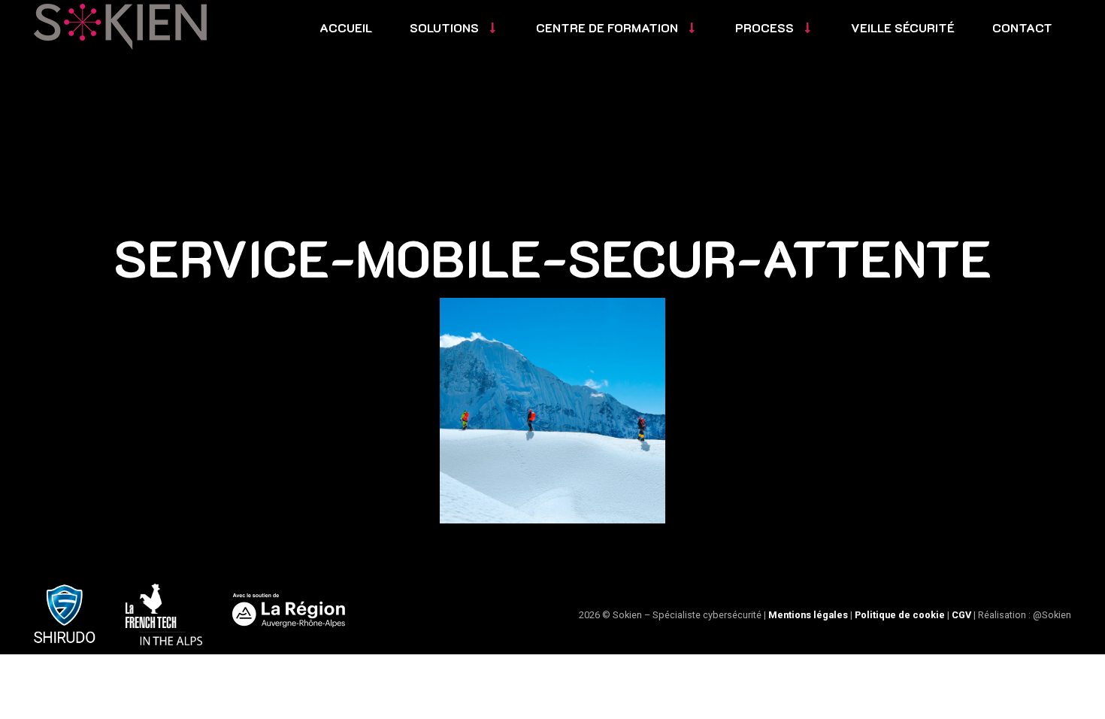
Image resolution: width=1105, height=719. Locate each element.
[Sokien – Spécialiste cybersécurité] (120, 27)
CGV (961, 614)
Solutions (444, 27)
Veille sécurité (903, 27)
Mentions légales (808, 614)
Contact (1022, 27)
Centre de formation (607, 27)
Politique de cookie (900, 614)
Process (764, 27)
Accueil (345, 27)
